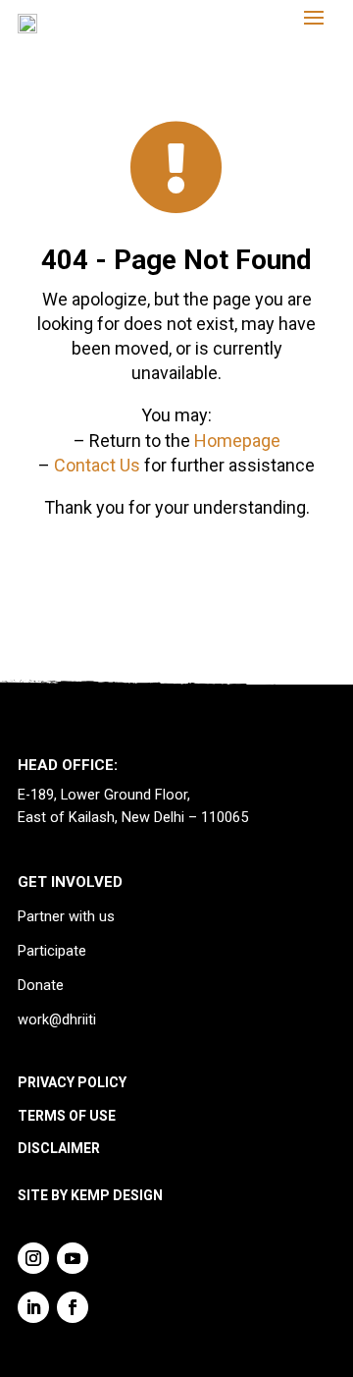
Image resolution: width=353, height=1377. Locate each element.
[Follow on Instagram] (33, 1258)
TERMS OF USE (67, 1116)
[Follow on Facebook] (72, 1307)
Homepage (237, 440)
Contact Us (97, 465)
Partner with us (66, 917)
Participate (52, 951)
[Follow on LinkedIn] (33, 1307)
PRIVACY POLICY (72, 1082)
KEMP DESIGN (117, 1195)
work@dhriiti (57, 1020)
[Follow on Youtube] (72, 1258)
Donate (41, 985)
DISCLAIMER (59, 1148)
